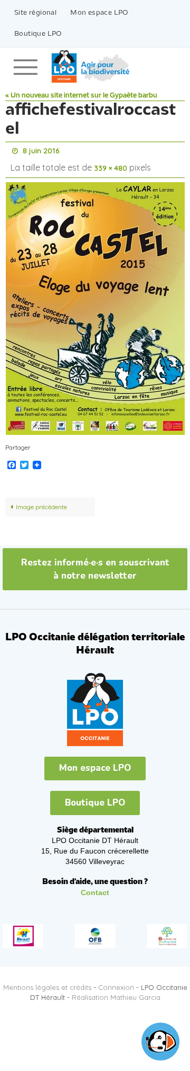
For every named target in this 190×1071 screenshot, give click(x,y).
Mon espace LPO (99, 13)
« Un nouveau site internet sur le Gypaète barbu (81, 95)
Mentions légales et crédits (47, 982)
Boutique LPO (38, 34)
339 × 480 (110, 165)
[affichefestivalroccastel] (95, 303)
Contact (95, 888)
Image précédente (41, 502)
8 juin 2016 (41, 150)
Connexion (116, 982)
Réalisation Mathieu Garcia (116, 992)
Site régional (35, 13)
